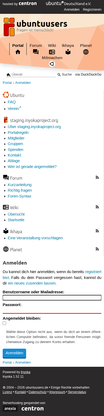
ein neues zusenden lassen (31, 283)
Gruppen (15, 144)
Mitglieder (16, 138)
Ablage (14, 161)
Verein (13, 108)
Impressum (57, 392)
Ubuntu (17, 95)
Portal (17, 45)
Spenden (15, 149)
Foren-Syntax (19, 196)
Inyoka (25, 372)
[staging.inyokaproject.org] (36, 28)
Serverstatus (77, 392)
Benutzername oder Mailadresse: (33, 292)
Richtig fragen (20, 190)
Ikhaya (68, 45)
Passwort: (12, 304)
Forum (36, 45)
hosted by (11, 4)
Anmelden (71, 9)
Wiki (52, 45)
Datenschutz (38, 392)
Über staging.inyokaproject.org (34, 127)
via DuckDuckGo (88, 75)
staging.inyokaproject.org (34, 120)
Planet (86, 45)
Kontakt (14, 155)
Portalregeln (18, 132)
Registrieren (92, 9)
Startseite (16, 220)
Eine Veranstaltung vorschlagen (35, 238)
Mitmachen (52, 57)
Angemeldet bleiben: (22, 318)
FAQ (12, 102)
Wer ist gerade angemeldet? (32, 166)
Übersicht (16, 214)
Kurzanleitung (19, 185)
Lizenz (7, 392)
